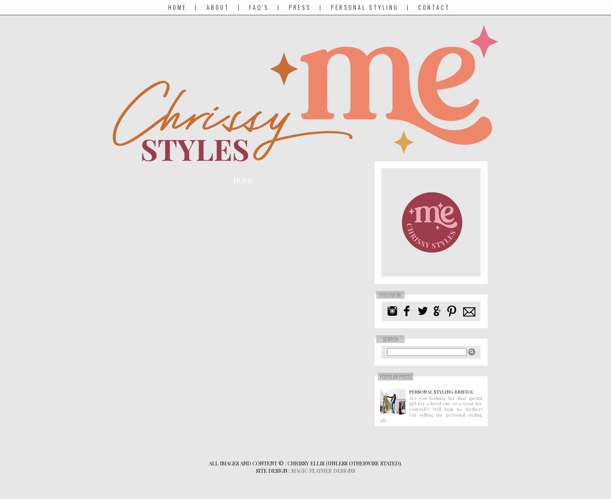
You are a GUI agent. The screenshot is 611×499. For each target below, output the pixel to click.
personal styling (366, 7)
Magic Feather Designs (323, 470)
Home (177, 7)
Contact (434, 7)
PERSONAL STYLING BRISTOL (441, 392)
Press (300, 7)
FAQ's (259, 7)
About (217, 7)
